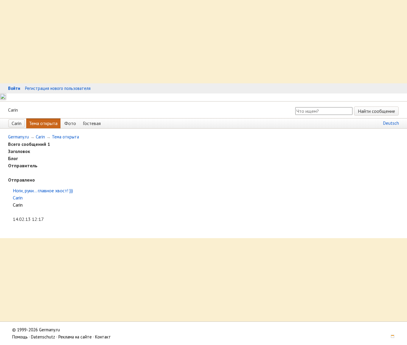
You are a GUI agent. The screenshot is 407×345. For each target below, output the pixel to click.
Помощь (20, 337)
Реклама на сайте (75, 337)
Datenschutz (43, 337)
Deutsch (391, 123)
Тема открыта (43, 123)
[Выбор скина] (390, 337)
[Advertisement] (179, 41)
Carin (16, 123)
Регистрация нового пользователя (58, 88)
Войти (14, 88)
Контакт (103, 337)
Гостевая (92, 123)
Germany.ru (18, 137)
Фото (70, 123)
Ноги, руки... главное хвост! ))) (43, 190)
